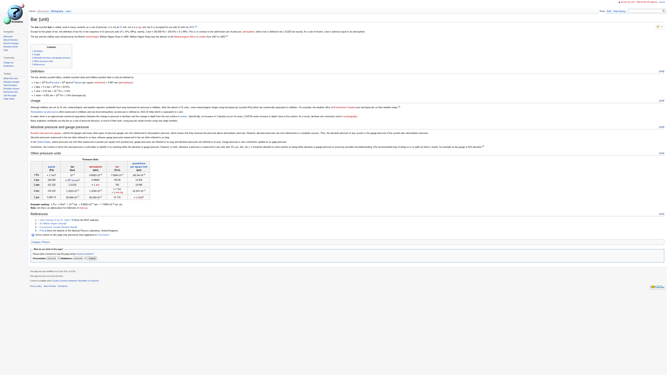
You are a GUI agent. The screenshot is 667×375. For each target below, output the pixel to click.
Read (602, 11)
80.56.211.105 (628, 2)
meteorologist (92, 36)
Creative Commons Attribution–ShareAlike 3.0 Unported (75, 281)
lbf (139, 197)
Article (32, 11)
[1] (196, 26)
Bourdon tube (37, 133)
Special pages (10, 85)
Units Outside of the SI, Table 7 (55, 220)
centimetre (99, 82)
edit (662, 71)
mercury (84, 208)
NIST (191, 27)
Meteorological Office (185, 36)
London (202, 36)
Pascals (54, 82)
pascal (51, 166)
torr (117, 166)
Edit (609, 11)
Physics (46, 242)
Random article (10, 46)
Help (5, 50)
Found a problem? (85, 254)
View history (619, 11)
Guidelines (8, 66)
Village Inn (8, 62)
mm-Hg (119, 192)
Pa (122, 31)
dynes (79, 82)
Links (68, 11)
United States (44, 142)
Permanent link (10, 92)
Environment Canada (344, 107)
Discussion (43, 11)
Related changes (11, 82)
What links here (10, 78)
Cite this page (10, 95)
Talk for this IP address (646, 2)
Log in (662, 2)
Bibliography (57, 11)
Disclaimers (63, 286)
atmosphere (248, 31)
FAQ (42, 230)
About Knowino (10, 40)
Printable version (11, 89)
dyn (73, 180)
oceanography (350, 116)
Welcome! (8, 36)
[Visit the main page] (14, 14)
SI (121, 27)
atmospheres (125, 82)
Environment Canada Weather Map (57, 227)
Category (36, 242)
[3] (399, 107)
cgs (140, 27)
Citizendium (103, 235)
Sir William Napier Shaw (52, 223)
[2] (227, 36)
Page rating (8, 99)
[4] (483, 146)
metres (183, 116)
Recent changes (11, 43)
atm (98, 185)
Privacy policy (36, 286)
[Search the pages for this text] (663, 11)
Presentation (39, 258)
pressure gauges (53, 133)
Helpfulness (66, 258)
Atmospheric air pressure (43, 112)
